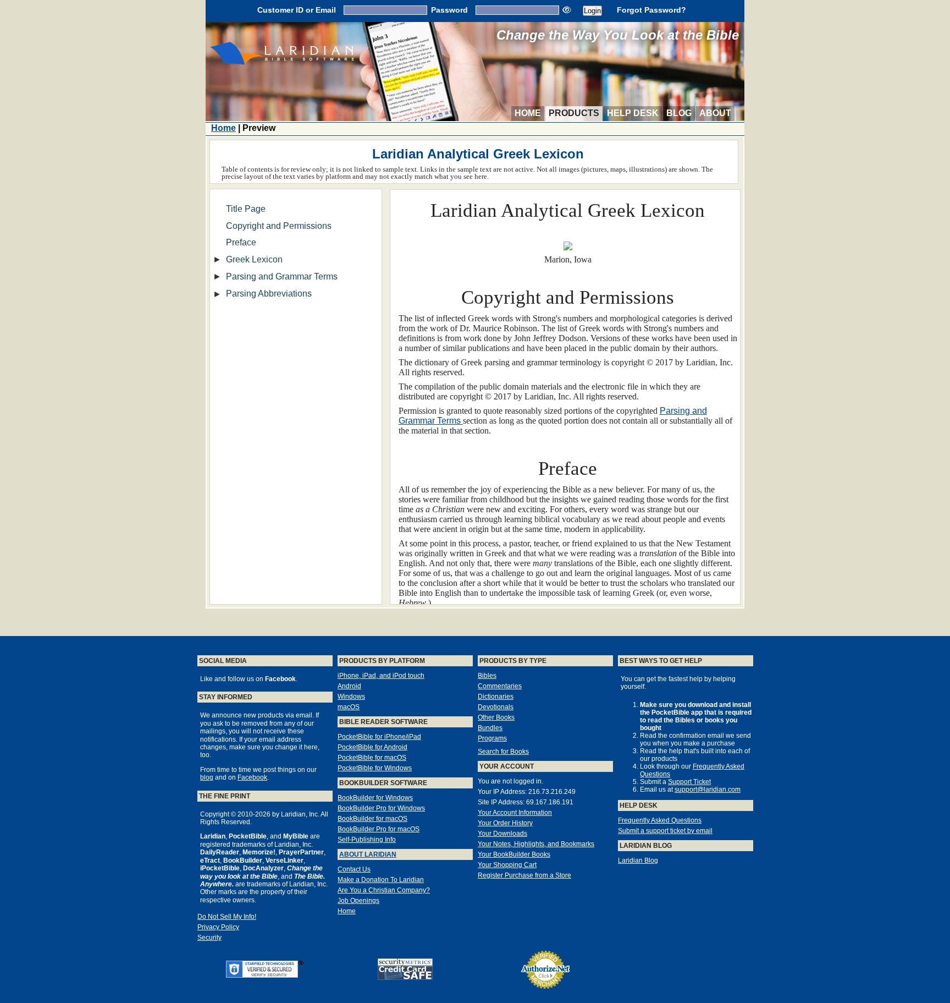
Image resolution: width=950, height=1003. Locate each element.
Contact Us (354, 869)
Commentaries (500, 686)
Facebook (252, 777)
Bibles (487, 675)
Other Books (496, 717)
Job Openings (358, 901)
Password (449, 10)
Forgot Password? (651, 10)
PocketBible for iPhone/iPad (379, 737)
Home (528, 113)
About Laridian (367, 854)
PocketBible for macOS (372, 757)
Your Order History (505, 823)
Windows (351, 696)
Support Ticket (689, 782)
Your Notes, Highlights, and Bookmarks (536, 844)
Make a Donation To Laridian (381, 880)
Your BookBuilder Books (514, 854)
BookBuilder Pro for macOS (378, 829)
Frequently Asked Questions (660, 820)
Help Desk (633, 113)
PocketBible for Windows (375, 768)
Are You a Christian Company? (384, 890)
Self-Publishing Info (367, 839)
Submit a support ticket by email (665, 831)
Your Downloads (502, 833)
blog (206, 777)
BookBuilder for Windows (375, 798)
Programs (492, 738)
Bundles (490, 728)
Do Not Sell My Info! (226, 916)
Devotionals (495, 707)
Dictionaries (495, 696)
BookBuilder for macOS (372, 819)
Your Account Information (515, 812)
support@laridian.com (708, 789)
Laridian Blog (638, 860)
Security (209, 937)
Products (574, 113)
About (715, 113)
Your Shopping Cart (507, 865)
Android (349, 686)
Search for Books (503, 751)
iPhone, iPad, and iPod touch (381, 675)
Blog (679, 113)
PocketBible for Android (372, 747)
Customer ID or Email (296, 10)
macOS (349, 707)
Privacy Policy (218, 927)
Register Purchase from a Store (524, 875)
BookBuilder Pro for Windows (381, 808)
